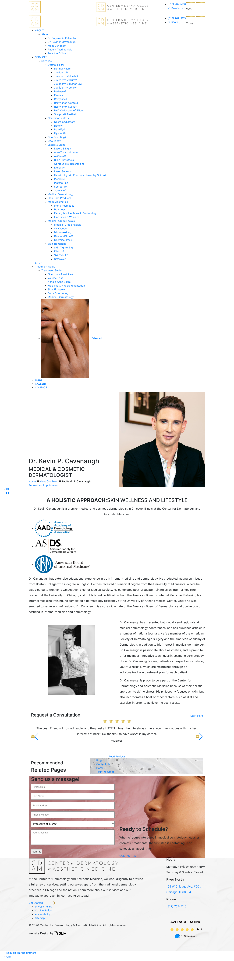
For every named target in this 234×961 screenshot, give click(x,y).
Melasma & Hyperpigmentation (66, 285)
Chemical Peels (63, 239)
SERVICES (41, 57)
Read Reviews (117, 756)
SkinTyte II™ (61, 255)
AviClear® (60, 156)
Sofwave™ (60, 190)
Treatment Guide (45, 266)
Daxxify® (59, 129)
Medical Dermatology (61, 194)
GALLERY (40, 383)
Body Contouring (58, 293)
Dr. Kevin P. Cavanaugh (61, 41)
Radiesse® (60, 91)
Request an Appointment (43, 485)
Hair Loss (59, 209)
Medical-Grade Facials (61, 220)
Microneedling (62, 232)
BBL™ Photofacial (64, 160)
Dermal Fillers (56, 64)
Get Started (36, 902)
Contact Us (103, 764)
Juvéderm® (61, 72)
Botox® (58, 125)
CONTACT (41, 387)
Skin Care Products (59, 198)
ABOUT (39, 30)
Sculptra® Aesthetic (66, 114)
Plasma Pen (61, 182)
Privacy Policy (43, 906)
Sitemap (40, 918)
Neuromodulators (58, 118)
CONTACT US (127, 855)
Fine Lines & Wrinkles (66, 217)
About (45, 34)
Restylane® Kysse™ (65, 106)
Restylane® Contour (66, 102)
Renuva (58, 95)
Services (46, 61)
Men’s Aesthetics (58, 201)
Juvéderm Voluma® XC (68, 83)
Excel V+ (59, 167)
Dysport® (60, 133)
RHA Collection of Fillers (69, 110)
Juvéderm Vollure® (65, 80)
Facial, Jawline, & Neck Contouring (75, 213)
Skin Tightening (57, 243)
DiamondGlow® (63, 236)
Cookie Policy (43, 910)
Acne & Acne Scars (59, 281)
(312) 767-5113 (177, 4)
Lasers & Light (56, 144)
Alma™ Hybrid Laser (66, 152)
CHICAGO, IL (175, 7)
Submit (36, 851)
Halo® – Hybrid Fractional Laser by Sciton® (80, 175)
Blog (99, 760)
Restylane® (60, 99)
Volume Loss (55, 278)
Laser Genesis (62, 171)
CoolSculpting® (57, 137)
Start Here (196, 715)
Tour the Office (57, 53)
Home (32, 481)
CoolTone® (54, 140)
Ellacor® (59, 251)
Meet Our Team (57, 45)
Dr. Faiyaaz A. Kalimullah (62, 38)
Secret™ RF (60, 186)
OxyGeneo (60, 228)
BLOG (38, 379)
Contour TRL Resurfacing (69, 163)
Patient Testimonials (60, 49)
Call (8, 956)
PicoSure (59, 179)
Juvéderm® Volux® (65, 87)
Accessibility (42, 914)
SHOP (38, 262)
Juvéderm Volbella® (66, 76)
